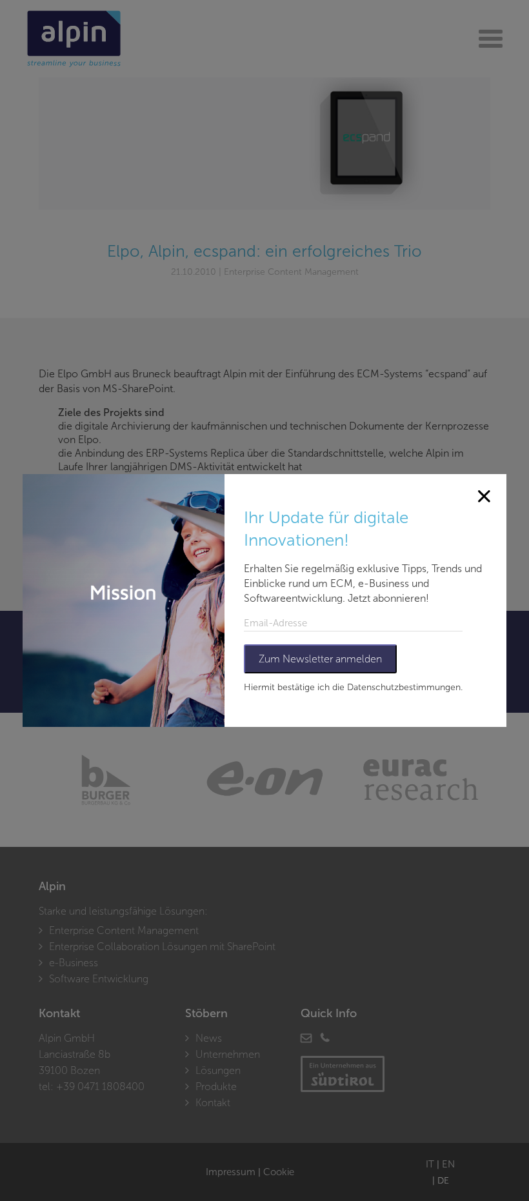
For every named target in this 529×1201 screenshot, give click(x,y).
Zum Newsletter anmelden (320, 659)
